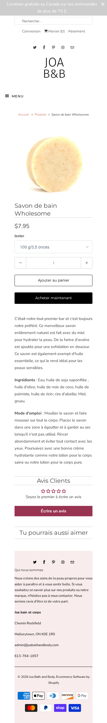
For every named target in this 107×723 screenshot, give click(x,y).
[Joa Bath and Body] (53, 70)
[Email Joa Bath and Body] (72, 47)
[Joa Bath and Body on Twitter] (34, 47)
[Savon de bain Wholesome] (53, 162)
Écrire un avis (53, 511)
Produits (40, 114)
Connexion (31, 31)
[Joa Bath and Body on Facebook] (44, 47)
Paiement (76, 31)
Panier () (56, 31)
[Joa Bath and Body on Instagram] (62, 47)
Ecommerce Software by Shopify (69, 680)
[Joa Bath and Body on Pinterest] (53, 47)
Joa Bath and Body (42, 677)
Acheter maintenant (53, 298)
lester (19, 235)
